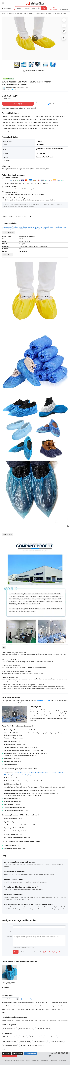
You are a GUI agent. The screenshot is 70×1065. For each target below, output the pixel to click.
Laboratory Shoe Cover (56, 1041)
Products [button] (18, 8)
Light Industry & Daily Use (14, 13)
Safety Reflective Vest (8, 1009)
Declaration (54, 1060)
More (3, 1049)
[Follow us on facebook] (56, 1053)
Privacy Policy (62, 1060)
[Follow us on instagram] (62, 1053)
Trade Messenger (30, 1053)
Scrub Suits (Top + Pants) (42, 1009)
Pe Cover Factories (35, 1037)
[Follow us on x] (59, 1053)
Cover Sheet (23, 1037)
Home (3, 13)
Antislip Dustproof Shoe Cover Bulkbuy (31, 1045)
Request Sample (31, 108)
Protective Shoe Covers (59, 13)
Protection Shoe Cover (40, 1041)
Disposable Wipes (56, 1009)
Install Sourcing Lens (10, 1056)
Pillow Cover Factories (9, 1037)
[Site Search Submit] (44, 8)
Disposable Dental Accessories (60, 1006)
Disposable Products (29, 13)
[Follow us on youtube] (64, 1053)
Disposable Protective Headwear (11, 1006)
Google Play (17, 1053)
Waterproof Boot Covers (26, 1028)
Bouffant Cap (46, 773)
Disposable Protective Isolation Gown (28, 1003)
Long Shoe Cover (25, 1041)
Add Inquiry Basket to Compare (35, 71)
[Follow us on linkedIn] (50, 1056)
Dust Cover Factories (50, 1037)
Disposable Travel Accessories (26, 1009)
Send (15, 952)
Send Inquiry (18, 104)
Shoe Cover (38, 773)
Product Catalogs (27, 999)
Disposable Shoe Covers (44, 13)
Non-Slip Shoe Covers (9, 1028)
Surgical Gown (32, 775)
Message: (9, 936)
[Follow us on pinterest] (67, 1053)
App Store (6, 1053)
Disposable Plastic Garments (60, 1003)
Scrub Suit (23, 773)
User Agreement (45, 1060)
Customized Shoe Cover (10, 1045)
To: (11, 932)
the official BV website (43, 701)
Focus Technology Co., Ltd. (22, 1060)
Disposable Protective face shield (43, 1006)
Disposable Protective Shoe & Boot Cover (29, 1006)
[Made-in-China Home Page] (35, 3)
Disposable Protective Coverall (10, 1003)
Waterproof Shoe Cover (9, 1041)
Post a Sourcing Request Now (52, 952)
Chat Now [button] (53, 104)
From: (10, 927)
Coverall (16, 773)
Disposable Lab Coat (41, 1003)
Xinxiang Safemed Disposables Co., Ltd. (17, 87)
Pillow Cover (30, 773)
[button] (3, 3)
